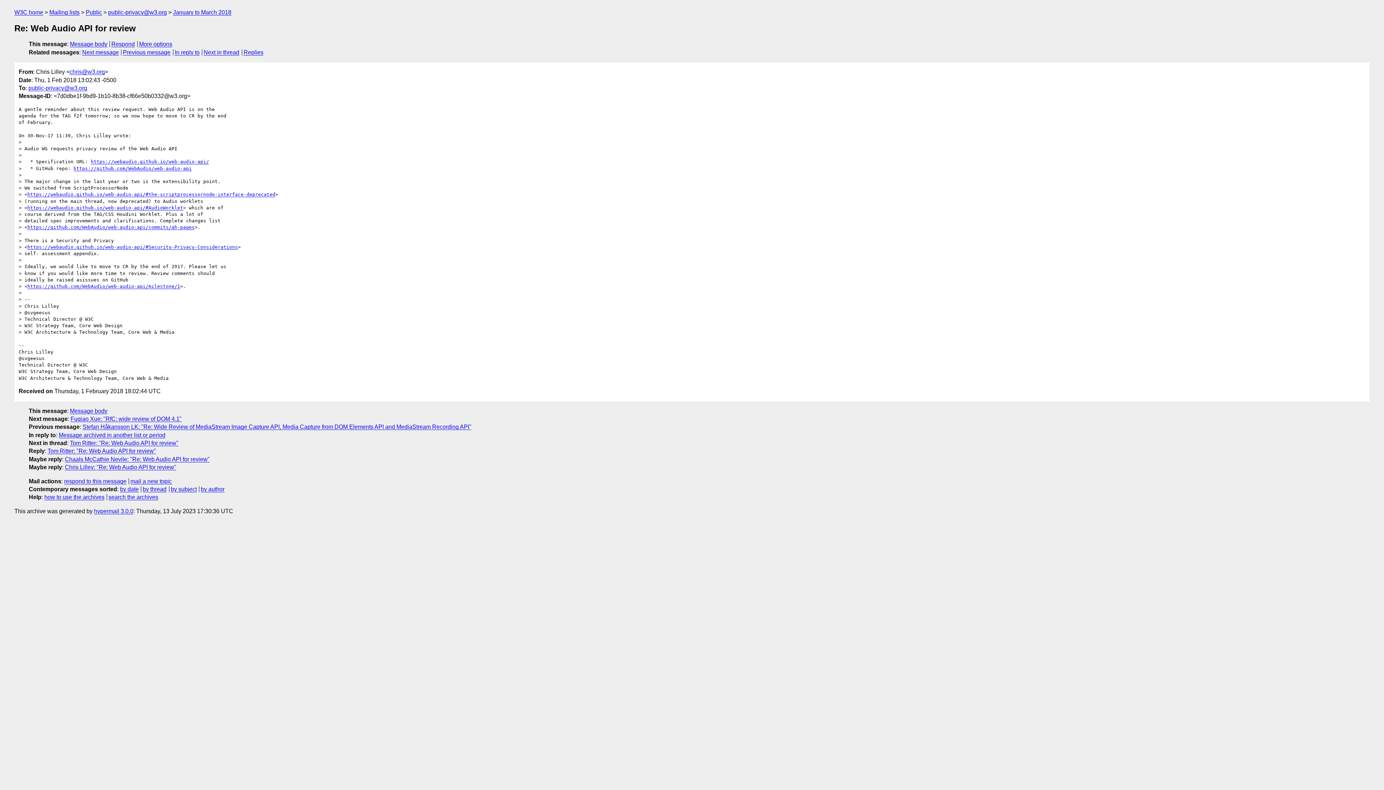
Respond (123, 44)
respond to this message (95, 481)
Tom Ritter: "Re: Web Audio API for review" (124, 443)
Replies (253, 52)
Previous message (146, 52)
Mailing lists (64, 12)
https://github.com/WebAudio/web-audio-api (133, 168)
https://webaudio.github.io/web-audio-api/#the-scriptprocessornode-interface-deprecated (151, 194)
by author (213, 489)
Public (94, 12)
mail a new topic (151, 481)
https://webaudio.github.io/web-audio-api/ (150, 161)
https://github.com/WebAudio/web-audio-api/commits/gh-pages (111, 227)
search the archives (133, 497)
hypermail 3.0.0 (113, 511)
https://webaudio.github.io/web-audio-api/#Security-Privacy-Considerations (132, 247)
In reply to (187, 52)
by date (129, 489)
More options (155, 44)
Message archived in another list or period (112, 435)
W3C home (28, 12)
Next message (100, 52)
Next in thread (221, 52)
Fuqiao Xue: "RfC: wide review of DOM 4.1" (126, 419)
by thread (155, 489)
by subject (184, 489)
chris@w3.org (87, 72)
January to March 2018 (202, 12)
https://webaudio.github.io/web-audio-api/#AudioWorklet (105, 207)
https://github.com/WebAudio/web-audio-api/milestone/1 (103, 286)
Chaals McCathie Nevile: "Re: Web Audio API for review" (137, 459)
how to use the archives (74, 497)
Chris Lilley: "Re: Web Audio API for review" (120, 467)
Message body (88, 44)
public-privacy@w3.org (137, 12)
